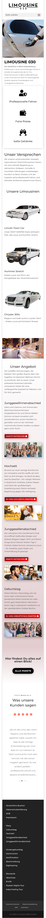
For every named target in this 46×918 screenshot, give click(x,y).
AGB (8, 813)
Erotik (9, 881)
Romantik (10, 874)
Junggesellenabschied (16, 837)
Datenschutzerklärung (16, 809)
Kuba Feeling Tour (14, 889)
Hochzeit (10, 833)
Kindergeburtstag (14, 849)
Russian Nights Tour (15, 885)
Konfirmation (12, 857)
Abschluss (10, 878)
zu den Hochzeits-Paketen (19, 499)
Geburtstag (11, 829)
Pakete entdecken (15, 436)
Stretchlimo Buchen (15, 805)
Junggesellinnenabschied (18, 841)
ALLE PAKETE (23, 670)
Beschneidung (13, 861)
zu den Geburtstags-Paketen (21, 616)
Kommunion (12, 853)
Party (8, 826)
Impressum (11, 817)
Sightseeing (11, 865)
